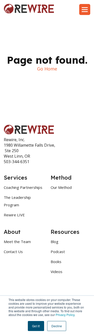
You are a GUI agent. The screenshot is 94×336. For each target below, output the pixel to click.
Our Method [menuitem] (61, 187)
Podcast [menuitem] (58, 251)
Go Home (47, 69)
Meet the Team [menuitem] (17, 241)
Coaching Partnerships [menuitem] (23, 187)
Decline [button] (56, 326)
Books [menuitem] (56, 261)
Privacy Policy (65, 315)
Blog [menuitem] (54, 241)
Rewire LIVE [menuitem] (14, 214)
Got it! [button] (36, 326)
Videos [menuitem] (56, 271)
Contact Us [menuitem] (13, 251)
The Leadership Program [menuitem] (17, 201)
